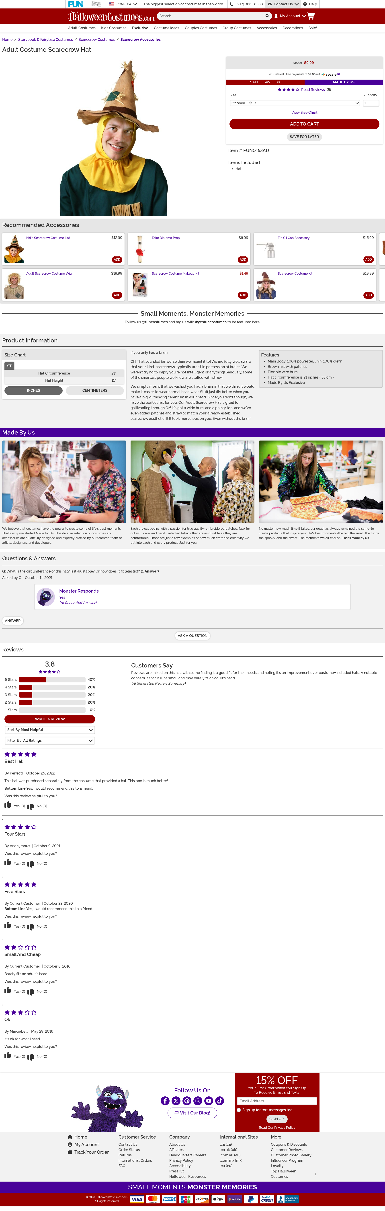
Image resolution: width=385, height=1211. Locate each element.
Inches (33, 390)
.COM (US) (124, 4)
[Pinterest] (186, 1100)
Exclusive (140, 28)
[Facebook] (165, 1100)
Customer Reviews (287, 1150)
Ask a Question (192, 636)
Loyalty (277, 1166)
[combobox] (210, 16)
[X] (176, 1100)
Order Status (129, 1150)
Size (232, 95)
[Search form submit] (267, 16)
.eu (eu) (226, 1166)
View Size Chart (304, 112)
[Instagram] (197, 1100)
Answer (13, 621)
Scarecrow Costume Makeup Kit (175, 273)
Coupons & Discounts (289, 1144)
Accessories (267, 28)
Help (313, 4)
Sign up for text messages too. (267, 1110)
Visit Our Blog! (194, 1113)
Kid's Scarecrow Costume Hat (48, 238)
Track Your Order (91, 1152)
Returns (125, 1155)
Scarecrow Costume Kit (295, 273)
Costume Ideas (166, 28)
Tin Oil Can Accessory (294, 238)
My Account (86, 1144)
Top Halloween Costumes (283, 1174)
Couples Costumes (201, 28)
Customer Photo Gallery (291, 1155)
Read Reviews (313, 90)
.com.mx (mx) (231, 1160)
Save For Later (304, 137)
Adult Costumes (82, 28)
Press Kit (176, 1171)
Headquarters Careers (187, 1155)
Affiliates (176, 1150)
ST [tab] (9, 366)
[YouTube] (208, 1100)
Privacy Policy (181, 1160)
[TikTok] (219, 1100)
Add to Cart (304, 124)
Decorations (293, 28)
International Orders (135, 1160)
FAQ (122, 1166)
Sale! (313, 28)
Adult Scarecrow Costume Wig (49, 273)
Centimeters (94, 390)
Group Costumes (237, 28)
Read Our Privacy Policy (277, 1128)
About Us (177, 1144)
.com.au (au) (230, 1155)
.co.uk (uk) (228, 1150)
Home (80, 1137)
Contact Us (283, 4)
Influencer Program (287, 1160)
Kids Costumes (113, 28)
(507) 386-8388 (249, 4)
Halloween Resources (187, 1176)
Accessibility (180, 1166)
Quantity (370, 95)
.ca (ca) (226, 1144)
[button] (290, 16)
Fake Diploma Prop (166, 238)
